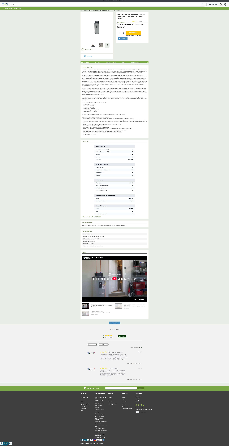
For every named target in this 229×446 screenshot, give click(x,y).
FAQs (123, 399)
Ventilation (83, 408)
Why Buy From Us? (114, 322)
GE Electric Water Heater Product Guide (91, 238)
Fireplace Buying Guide (99, 409)
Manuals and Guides (135, 62)
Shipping (110, 397)
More (82, 410)
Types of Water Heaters (100, 428)
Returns (110, 399)
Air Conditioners (84, 397)
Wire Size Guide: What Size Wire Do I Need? (100, 434)
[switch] (137, 412)
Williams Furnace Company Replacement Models (100, 415)
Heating (83, 399)
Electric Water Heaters (106, 10)
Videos (123, 62)
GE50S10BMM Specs (87, 234)
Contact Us (124, 401)
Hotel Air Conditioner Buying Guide (101, 425)
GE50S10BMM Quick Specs (88, 243)
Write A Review (122, 336)
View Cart (138, 399)
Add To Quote (122, 38)
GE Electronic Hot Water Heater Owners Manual (93, 246)
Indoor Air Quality (84, 406)
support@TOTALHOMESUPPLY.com (144, 409)
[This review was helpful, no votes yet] (138, 363)
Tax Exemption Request (127, 408)
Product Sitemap (125, 406)
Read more (124, 359)
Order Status (138, 400)
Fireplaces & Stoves (85, 404)
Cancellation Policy (112, 404)
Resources (97, 411)
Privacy (110, 401)
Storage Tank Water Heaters (96, 10)
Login (137, 397)
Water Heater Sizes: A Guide (101, 430)
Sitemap (124, 404)
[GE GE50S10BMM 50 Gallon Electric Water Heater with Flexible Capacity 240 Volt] (96, 27)
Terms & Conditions (112, 403)
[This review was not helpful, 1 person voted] (140, 379)
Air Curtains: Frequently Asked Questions (99, 404)
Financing (97, 407)
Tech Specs (97, 62)
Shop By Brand (17, 8)
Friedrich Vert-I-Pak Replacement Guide (99, 401)
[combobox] (92, 344)
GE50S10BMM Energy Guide (89, 241)
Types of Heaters (98, 413)
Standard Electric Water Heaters (117, 10)
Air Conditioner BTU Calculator (99, 419)
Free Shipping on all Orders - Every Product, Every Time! (114, 0)
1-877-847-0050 (139, 408)
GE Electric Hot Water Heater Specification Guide (93, 236)
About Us (124, 397)
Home (81, 10)
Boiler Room (83, 401)
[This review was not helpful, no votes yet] (140, 363)
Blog (123, 403)
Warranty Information (111, 62)
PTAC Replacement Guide (100, 432)
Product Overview (85, 62)
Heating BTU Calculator (100, 437)
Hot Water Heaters (87, 10)
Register (140, 397)
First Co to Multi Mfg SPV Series (100, 398)
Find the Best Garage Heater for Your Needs (101, 422)
